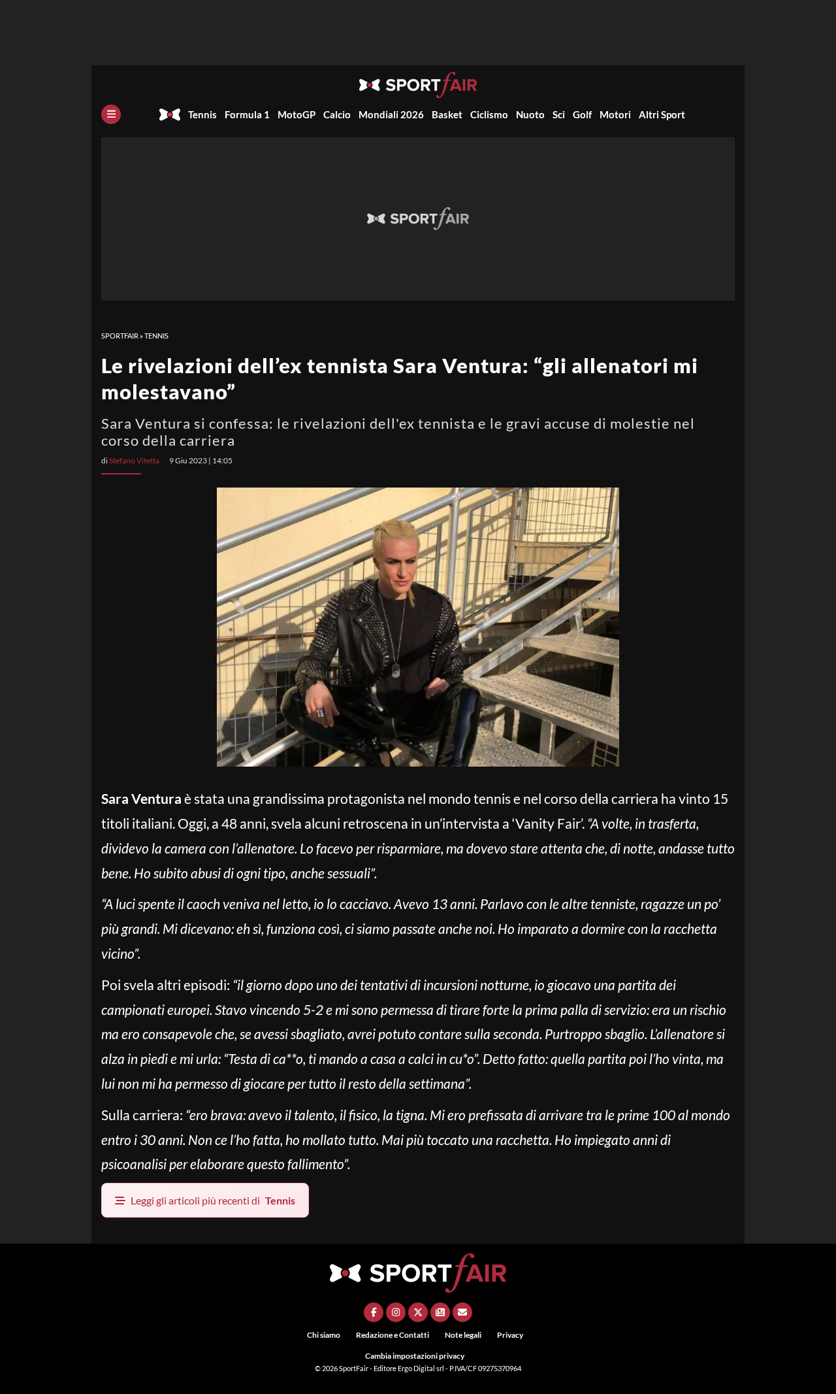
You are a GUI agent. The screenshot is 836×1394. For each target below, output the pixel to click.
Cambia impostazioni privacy (414, 1356)
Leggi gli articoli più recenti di (213, 1200)
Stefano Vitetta (134, 460)
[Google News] (440, 1312)
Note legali (463, 1335)
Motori (615, 114)
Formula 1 (247, 114)
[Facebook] (373, 1312)
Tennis (202, 114)
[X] (418, 1312)
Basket (447, 114)
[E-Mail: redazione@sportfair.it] (462, 1312)
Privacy (510, 1335)
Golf (582, 114)
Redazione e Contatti (392, 1335)
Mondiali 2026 (391, 114)
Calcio (337, 114)
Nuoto (530, 114)
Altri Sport (662, 114)
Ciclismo (489, 114)
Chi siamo (323, 1335)
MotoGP (296, 114)
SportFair (119, 335)
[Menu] (111, 114)
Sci (559, 114)
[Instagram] (396, 1312)
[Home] (169, 114)
